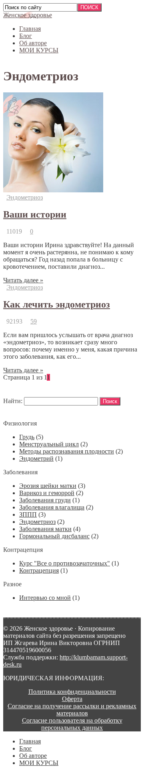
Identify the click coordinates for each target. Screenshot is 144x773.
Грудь (26, 436)
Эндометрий (36, 458)
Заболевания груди (45, 500)
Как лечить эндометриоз (56, 304)
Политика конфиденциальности (72, 691)
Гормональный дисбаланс (54, 536)
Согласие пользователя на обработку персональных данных (72, 724)
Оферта (72, 698)
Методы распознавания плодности (66, 451)
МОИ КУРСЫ (38, 50)
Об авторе (33, 43)
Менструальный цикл (49, 444)
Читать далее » (23, 280)
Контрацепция (39, 570)
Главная (30, 28)
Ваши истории (34, 214)
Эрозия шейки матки (47, 485)
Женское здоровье (27, 15)
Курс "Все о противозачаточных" (64, 563)
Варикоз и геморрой (46, 492)
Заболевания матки (45, 528)
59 (33, 321)
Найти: (12, 400)
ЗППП (28, 514)
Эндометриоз (24, 197)
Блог (25, 35)
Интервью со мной (45, 597)
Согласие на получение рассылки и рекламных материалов (72, 710)
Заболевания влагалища (51, 507)
